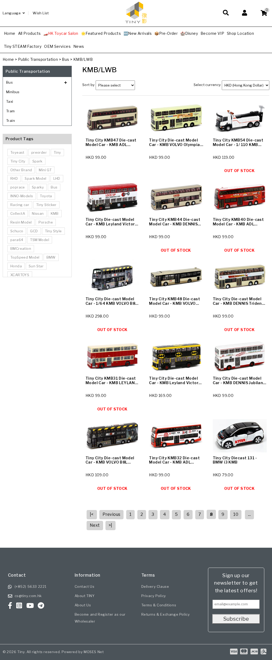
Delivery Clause (155, 586)
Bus (65, 59)
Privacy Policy (153, 596)
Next (95, 525)
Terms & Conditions (158, 605)
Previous (111, 514)
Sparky (38, 187)
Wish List (41, 13)
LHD (56, 178)
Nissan (38, 213)
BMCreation (20, 248)
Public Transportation (38, 59)
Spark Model (35, 178)
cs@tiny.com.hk (28, 596)
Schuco (16, 231)
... (249, 514)
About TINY (85, 596)
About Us (83, 605)
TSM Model (39, 240)
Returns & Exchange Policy (165, 614)
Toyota (46, 196)
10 (235, 514)
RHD (14, 178)
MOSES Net (94, 652)
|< (92, 514)
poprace (17, 187)
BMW (51, 257)
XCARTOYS (19, 275)
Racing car (19, 205)
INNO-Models (21, 196)
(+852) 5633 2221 (31, 586)
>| (110, 525)
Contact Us (85, 586)
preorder (39, 152)
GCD (34, 231)
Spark (37, 161)
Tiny (57, 152)
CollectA (17, 213)
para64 (16, 240)
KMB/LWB (83, 59)
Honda (16, 266)
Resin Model (21, 222)
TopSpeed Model (25, 257)
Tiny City (18, 161)
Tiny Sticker (46, 205)
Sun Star (36, 266)
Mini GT (45, 170)
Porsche (46, 222)
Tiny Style (53, 231)
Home (8, 59)
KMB (55, 213)
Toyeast (17, 152)
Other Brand (21, 170)
